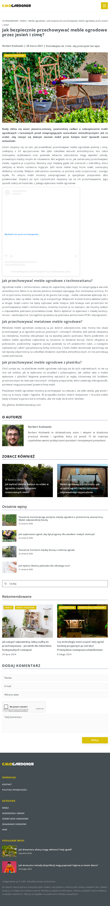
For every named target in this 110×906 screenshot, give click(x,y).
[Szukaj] (5, 583)
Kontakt (7, 784)
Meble (5, 807)
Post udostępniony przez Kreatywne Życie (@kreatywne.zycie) (40, 271)
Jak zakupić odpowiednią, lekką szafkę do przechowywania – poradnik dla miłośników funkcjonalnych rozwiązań (26, 645)
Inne (4, 829)
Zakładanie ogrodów (14, 824)
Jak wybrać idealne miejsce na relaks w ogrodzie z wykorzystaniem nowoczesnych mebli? (27, 488)
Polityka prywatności (14, 789)
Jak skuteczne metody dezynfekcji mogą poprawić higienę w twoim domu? (58, 865)
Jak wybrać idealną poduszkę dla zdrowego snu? (44, 565)
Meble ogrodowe (14, 55)
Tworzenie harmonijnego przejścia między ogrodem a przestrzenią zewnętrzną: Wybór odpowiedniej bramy (61, 518)
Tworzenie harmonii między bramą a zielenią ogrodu (47, 550)
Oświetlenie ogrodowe (15, 818)
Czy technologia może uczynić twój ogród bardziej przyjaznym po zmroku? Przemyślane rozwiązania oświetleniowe (80, 645)
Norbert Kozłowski (12, 45)
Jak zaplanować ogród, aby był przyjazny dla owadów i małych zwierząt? (57, 534)
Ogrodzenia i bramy (13, 813)
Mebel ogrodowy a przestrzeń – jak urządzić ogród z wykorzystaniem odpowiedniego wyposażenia (80, 488)
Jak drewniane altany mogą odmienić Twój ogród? (45, 849)
